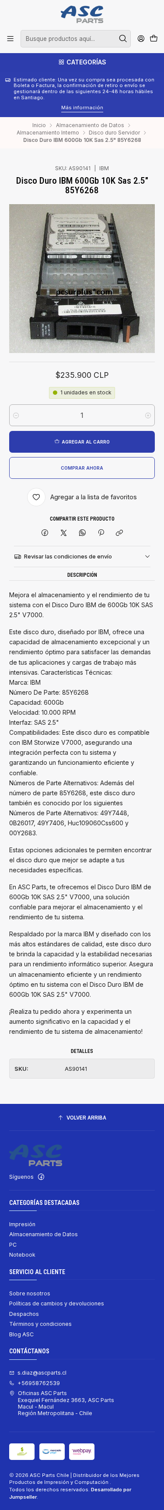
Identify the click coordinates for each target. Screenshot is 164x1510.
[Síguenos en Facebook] (41, 1177)
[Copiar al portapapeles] (119, 533)
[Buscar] (123, 38)
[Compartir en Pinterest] (101, 533)
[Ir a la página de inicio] (82, 14)
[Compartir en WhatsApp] (82, 533)
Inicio (39, 125)
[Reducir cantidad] (16, 415)
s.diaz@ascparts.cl (41, 1372)
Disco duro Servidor (114, 132)
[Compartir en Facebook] (45, 533)
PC (13, 1244)
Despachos (24, 1314)
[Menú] (10, 38)
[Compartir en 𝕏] (63, 533)
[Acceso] (141, 38)
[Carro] (153, 39)
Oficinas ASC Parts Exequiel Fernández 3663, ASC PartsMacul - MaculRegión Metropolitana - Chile (66, 1403)
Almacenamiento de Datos (90, 125)
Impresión (22, 1224)
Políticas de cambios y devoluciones (56, 1303)
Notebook (22, 1254)
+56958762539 (38, 1383)
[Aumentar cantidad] (148, 415)
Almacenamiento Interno (48, 132)
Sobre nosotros (29, 1293)
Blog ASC (21, 1334)
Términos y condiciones (40, 1324)
